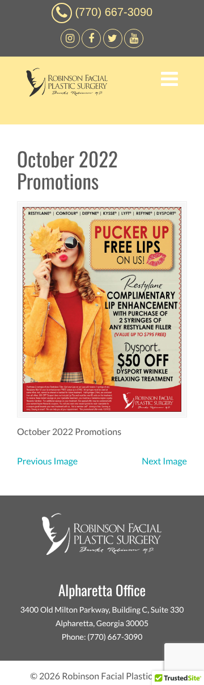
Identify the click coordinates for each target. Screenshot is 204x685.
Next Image (164, 461)
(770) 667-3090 (113, 12)
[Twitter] (112, 45)
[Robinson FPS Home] (64, 93)
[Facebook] (70, 45)
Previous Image (47, 461)
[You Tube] (133, 45)
